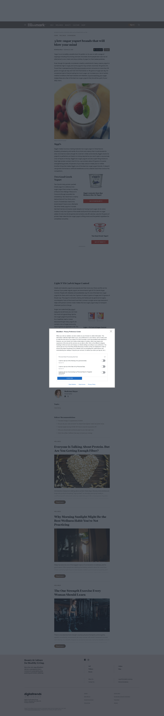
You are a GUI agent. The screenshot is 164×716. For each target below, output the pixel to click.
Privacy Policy (91, 384)
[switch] (103, 360)
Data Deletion (72, 384)
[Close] (111, 331)
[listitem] (82, 357)
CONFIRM (70, 378)
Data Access (82, 384)
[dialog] (82, 358)
